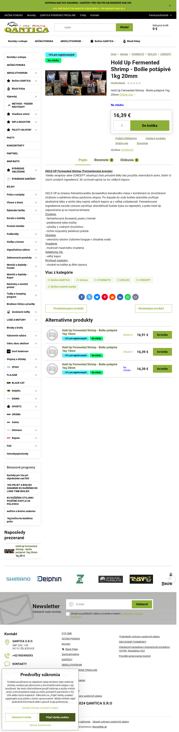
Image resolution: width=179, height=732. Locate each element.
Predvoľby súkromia (79, 721)
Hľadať (124, 27)
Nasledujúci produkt (151, 308)
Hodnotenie (118, 83)
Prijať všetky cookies (57, 717)
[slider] (134, 83)
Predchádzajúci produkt (68, 308)
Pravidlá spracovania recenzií (135, 656)
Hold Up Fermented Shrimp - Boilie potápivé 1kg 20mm (26, 549)
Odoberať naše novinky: (47, 611)
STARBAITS (127, 150)
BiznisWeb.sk (99, 726)
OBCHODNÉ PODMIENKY (132, 641)
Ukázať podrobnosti (40, 725)
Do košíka (149, 125)
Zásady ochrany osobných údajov (110, 721)
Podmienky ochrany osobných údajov (139, 636)
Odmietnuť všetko (21, 717)
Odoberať (142, 604)
